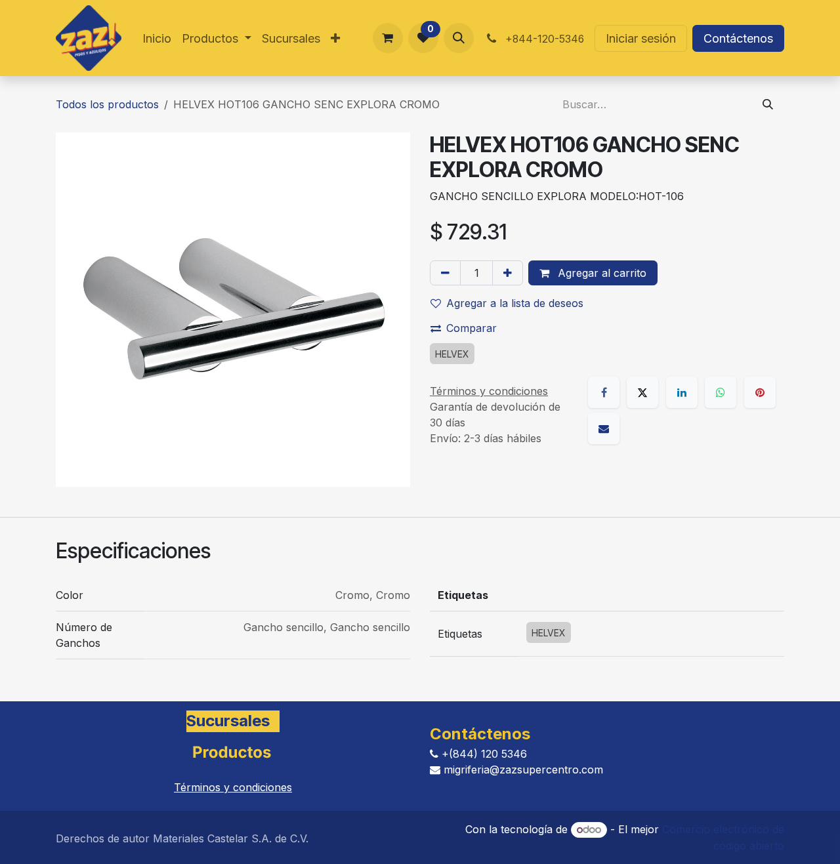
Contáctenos (738, 38)
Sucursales (228, 720)
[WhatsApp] (720, 392)
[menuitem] (157, 38)
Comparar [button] (471, 328)
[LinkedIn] (682, 392)
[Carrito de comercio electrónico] (388, 38)
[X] (642, 392)
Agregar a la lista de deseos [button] (514, 303)
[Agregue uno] (507, 272)
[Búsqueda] (767, 104)
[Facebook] (604, 392)
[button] (459, 38)
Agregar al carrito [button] (600, 272)
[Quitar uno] (445, 272)
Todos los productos (107, 104)
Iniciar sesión (641, 38)
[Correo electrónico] (604, 428)
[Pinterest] (760, 392)
